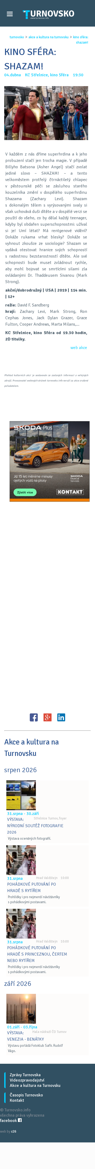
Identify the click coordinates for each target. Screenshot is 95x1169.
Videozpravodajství (27, 1080)
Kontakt (17, 1100)
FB (33, 717)
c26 (13, 1131)
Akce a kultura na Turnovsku (35, 1085)
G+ (47, 717)
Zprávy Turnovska (25, 1075)
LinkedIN (61, 717)
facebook (9, 1120)
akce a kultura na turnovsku (48, 37)
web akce (78, 347)
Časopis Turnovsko (26, 1095)
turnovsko (17, 37)
